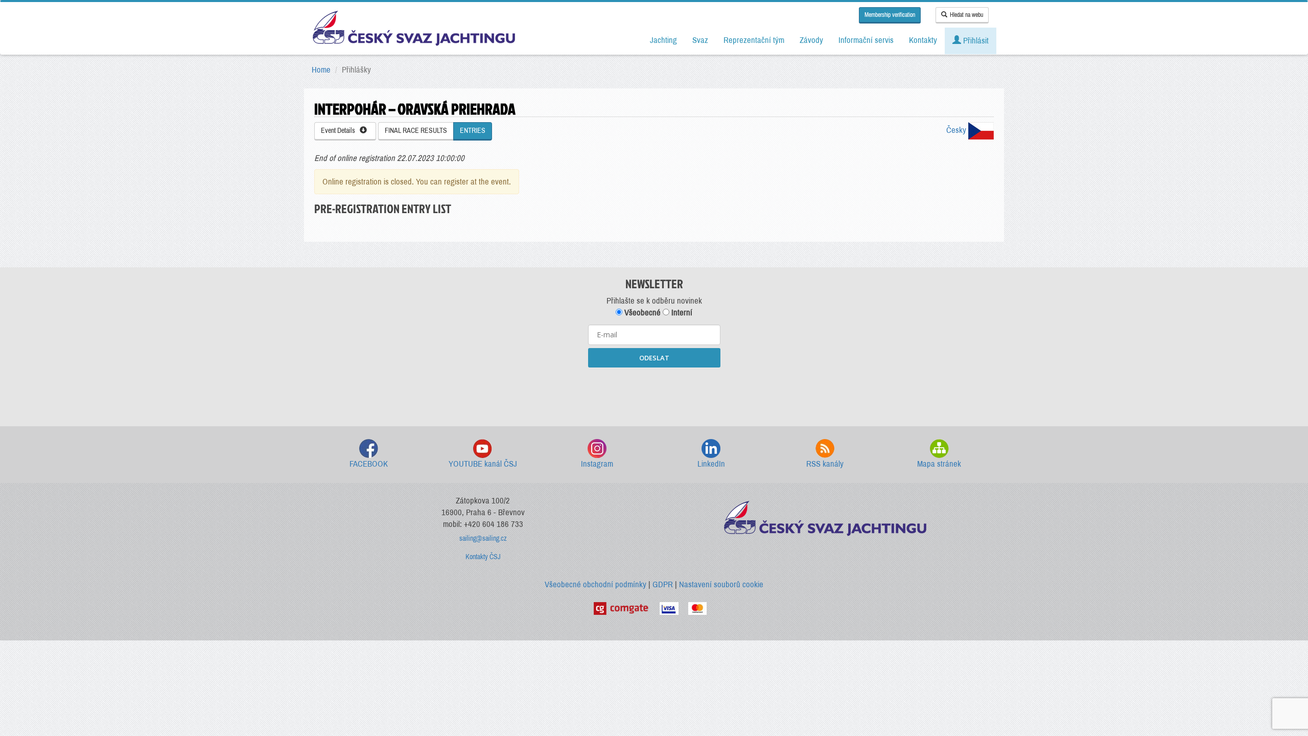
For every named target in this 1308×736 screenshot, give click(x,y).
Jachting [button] (663, 40)
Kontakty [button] (923, 40)
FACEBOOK (368, 463)
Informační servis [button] (866, 40)
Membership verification (890, 14)
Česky (957, 130)
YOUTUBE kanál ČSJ (483, 463)
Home (321, 69)
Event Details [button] (340, 130)
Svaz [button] (700, 40)
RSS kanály (825, 463)
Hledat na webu (966, 14)
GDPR (662, 584)
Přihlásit (975, 40)
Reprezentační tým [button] (753, 40)
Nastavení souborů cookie (721, 584)
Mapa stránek (939, 463)
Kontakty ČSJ (483, 557)
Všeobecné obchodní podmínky (595, 584)
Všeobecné (641, 312)
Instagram (597, 463)
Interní (680, 312)
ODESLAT (654, 357)
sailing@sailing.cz (483, 538)
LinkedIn (711, 463)
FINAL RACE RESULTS (416, 130)
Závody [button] (811, 40)
